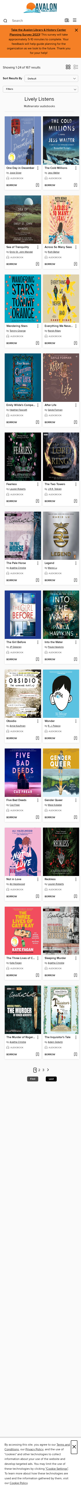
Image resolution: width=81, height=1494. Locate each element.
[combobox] (33, 20)
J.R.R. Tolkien (55, 489)
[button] (68, 68)
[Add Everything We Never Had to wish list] (75, 343)
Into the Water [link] (54, 642)
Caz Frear (15, 805)
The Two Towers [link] (55, 484)
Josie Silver (15, 172)
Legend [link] (49, 563)
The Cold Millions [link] (56, 168)
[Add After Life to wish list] (75, 422)
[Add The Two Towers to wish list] (75, 501)
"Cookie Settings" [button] (56, 1469)
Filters (9, 89)
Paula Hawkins (56, 647)
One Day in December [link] (20, 168)
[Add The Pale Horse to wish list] (37, 580)
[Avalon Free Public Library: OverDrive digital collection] (40, 8)
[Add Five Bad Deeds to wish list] (37, 817)
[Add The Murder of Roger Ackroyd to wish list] (37, 1054)
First (32, 1079)
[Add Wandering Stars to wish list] (37, 343)
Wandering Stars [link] (17, 326)
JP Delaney (15, 647)
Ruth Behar (54, 251)
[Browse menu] (74, 20)
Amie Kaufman (17, 725)
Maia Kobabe (55, 805)
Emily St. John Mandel (21, 251)
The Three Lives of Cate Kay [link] (21, 958)
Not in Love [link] (13, 879)
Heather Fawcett (18, 409)
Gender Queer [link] (54, 800)
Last (51, 1079)
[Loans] (66, 21)
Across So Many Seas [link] (58, 247)
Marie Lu (52, 567)
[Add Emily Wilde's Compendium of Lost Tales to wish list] (37, 422)
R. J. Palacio (54, 725)
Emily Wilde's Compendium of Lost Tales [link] (21, 405)
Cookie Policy (19, 1483)
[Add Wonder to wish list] (75, 738)
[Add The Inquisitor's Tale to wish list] (75, 1054)
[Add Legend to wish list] (75, 580)
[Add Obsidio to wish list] (37, 738)
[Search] (5, 21)
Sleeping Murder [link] (55, 958)
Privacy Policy (34, 1449)
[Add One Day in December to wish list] (37, 185)
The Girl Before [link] (16, 642)
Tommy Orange (18, 330)
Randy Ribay (54, 330)
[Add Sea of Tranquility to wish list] (37, 264)
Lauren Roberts (18, 489)
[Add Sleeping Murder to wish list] (75, 975)
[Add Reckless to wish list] (75, 896)
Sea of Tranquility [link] (17, 247)
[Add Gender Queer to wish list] (75, 817)
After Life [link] (50, 405)
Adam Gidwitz (55, 1042)
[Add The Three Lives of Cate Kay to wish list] (37, 975)
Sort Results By (12, 78)
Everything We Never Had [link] (59, 326)
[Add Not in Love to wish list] (37, 896)
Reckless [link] (50, 879)
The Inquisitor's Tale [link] (57, 1037)
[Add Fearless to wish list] (37, 501)
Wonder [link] (50, 721)
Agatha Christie (18, 567)
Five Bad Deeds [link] (16, 800)
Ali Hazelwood (17, 884)
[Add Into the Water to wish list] (75, 659)
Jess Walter (54, 172)
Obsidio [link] (11, 721)
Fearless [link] (11, 484)
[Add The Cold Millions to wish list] (75, 185)
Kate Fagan (16, 962)
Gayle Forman (55, 409)
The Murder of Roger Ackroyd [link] (21, 1037)
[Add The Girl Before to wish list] (37, 659)
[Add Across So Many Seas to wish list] (75, 264)
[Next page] (48, 1070)
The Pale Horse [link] (16, 563)
